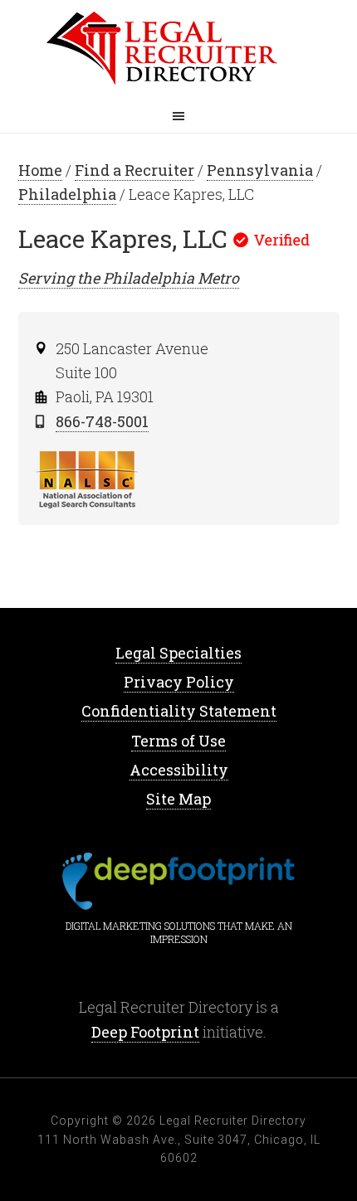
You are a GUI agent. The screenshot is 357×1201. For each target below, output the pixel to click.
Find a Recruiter (134, 170)
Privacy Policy (179, 682)
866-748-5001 (102, 421)
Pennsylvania (260, 170)
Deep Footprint (145, 1032)
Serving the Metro (128, 278)
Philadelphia (67, 194)
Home (178, 50)
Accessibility (179, 770)
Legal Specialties (178, 653)
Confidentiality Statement (178, 711)
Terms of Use (178, 741)
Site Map (178, 799)
